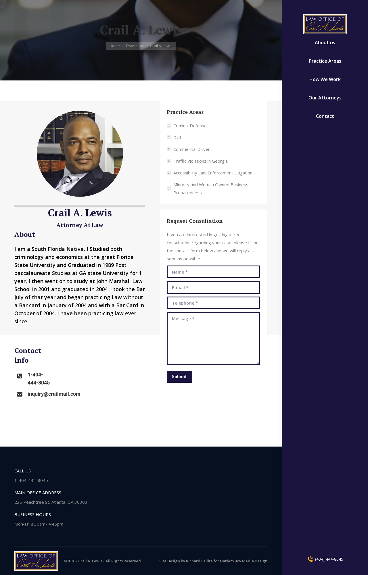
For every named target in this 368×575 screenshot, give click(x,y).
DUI (177, 137)
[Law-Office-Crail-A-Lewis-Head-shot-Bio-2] (80, 154)
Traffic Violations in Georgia (200, 161)
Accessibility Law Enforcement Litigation (212, 173)
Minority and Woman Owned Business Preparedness (210, 188)
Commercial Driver (191, 149)
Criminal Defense (190, 125)
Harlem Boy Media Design (243, 561)
